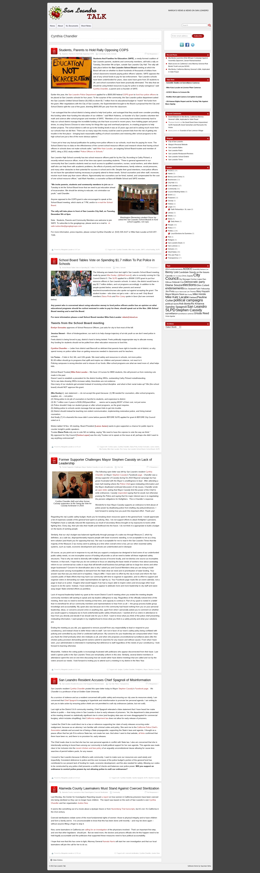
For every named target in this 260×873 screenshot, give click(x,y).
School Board (150, 449)
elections (189, 285)
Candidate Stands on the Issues (194, 272)
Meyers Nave (178, 294)
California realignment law (97, 718)
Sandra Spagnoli (137, 778)
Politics (170, 231)
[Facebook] (187, 45)
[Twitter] (182, 45)
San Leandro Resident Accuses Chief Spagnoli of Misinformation (105, 680)
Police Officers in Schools (92, 151)
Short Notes (86, 26)
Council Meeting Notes (176, 192)
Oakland (193, 297)
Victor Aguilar (170, 316)
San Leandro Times (175, 160)
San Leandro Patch (175, 150)
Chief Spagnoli (70, 700)
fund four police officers (146, 94)
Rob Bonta (185, 303)
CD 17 (175, 276)
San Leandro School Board (136, 449)
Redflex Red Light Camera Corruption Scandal (184, 97)
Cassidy (169, 275)
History (170, 204)
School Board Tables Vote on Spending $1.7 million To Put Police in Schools (107, 261)
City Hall (120, 467)
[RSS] (193, 45)
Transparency (124, 684)
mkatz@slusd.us (130, 317)
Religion (171, 240)
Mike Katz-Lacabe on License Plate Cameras (183, 88)
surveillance (171, 313)
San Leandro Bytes (175, 148)
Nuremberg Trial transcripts (123, 809)
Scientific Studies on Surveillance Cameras (183, 83)
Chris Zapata (187, 276)
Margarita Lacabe (67, 249)
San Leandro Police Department (82, 94)
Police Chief (125, 484)
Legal (170, 207)
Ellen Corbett (202, 285)
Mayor (146, 669)
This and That (173, 255)
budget (120, 669)
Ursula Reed (201, 313)
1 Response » (153, 267)
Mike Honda (199, 294)
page (140, 475)
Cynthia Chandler (100, 89)
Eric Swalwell (189, 289)
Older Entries (58, 860)
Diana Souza (173, 285)
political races (172, 303)
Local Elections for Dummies (181, 233)
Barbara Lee (204, 269)
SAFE (143, 249)
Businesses (172, 180)
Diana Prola (107, 296)
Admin (170, 174)
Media (170, 216)
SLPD (158, 249)
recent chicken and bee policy (88, 748)
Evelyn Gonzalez (144, 447)
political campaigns (188, 300)
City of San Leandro (175, 142)
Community (102, 54)
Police (118, 267)
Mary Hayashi (203, 291)
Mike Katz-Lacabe (105, 148)
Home (52, 26)
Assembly (196, 269)
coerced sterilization (132, 853)
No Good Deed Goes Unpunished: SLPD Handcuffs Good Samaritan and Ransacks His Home (188, 124)
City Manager (184, 279)
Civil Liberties (173, 186)
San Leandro (197, 306)
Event (108, 54)
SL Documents (72, 26)
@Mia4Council (124, 275)
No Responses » (152, 54)
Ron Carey (120, 296)
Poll (169, 237)
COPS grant (128, 94)
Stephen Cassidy (119, 475)
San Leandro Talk (60, 866)
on (175, 117)
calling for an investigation (96, 830)
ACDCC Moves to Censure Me (178, 92)
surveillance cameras (186, 314)
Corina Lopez (112, 447)
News (170, 219)
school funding (150, 249)
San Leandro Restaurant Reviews (180, 154)
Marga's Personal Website (178, 145)
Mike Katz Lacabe (134, 249)
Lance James (154, 447)
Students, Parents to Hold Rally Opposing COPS (93, 50)
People (170, 225)
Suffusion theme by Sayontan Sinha (199, 866)
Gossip (170, 201)
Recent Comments (174, 114)
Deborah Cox (178, 282)
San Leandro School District (178, 157)
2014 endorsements (174, 269)
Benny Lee (171, 272)
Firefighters (139, 669)
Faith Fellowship (203, 289)
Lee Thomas (191, 292)
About (60, 26)
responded (122, 493)
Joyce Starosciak (180, 291)
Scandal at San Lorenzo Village (191, 131)
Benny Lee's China (175, 177)
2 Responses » (153, 684)
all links (142, 733)
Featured (171, 198)
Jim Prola (169, 291)
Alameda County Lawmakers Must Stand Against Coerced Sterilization (109, 788)
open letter (102, 490)
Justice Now (83, 803)
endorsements (174, 288)
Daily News (175, 221)
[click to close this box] (208, 55)
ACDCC (171, 171)
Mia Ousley (112, 275)
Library (170, 213)
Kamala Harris (109, 841)
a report (105, 797)
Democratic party (194, 281)
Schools (113, 54)
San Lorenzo (173, 246)
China (179, 276)
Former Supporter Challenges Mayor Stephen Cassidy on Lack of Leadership (105, 461)
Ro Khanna (197, 303)
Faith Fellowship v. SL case (181, 209)
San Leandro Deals (175, 243)
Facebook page (141, 688)
